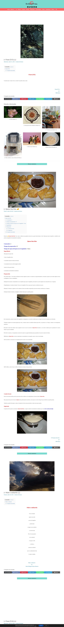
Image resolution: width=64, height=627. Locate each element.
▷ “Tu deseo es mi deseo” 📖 (51, 129)
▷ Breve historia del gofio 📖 (51, 147)
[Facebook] (28, 7)
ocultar (11, 66)
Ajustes (46, 625)
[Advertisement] (32, 17)
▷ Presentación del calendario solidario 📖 (32, 125)
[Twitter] (30, 7)
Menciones (6, 61)
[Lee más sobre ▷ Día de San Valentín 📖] (32, 138)
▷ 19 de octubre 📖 (13, 119)
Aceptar (41, 625)
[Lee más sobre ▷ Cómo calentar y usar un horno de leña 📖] (13, 144)
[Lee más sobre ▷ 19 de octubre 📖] (13, 111)
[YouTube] (36, 7)
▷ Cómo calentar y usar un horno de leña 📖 (12, 157)
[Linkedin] (34, 7)
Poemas (5, 494)
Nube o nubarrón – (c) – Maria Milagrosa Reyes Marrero (32, 564)
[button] (14, 9)
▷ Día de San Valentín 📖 (32, 146)
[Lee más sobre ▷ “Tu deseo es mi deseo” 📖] (51, 117)
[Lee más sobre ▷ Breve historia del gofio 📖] (51, 139)
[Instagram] (32, 7)
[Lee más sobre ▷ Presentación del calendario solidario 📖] (32, 115)
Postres (5, 211)
